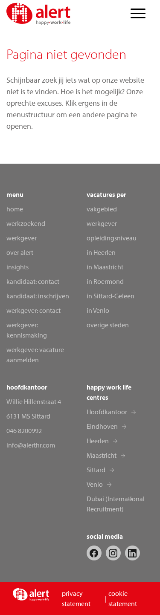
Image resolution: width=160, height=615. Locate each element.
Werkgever (21, 238)
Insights (17, 267)
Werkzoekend (25, 223)
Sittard (96, 469)
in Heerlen (101, 252)
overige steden (108, 324)
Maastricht (101, 455)
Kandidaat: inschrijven (37, 296)
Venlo (95, 484)
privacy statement (76, 598)
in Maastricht (105, 267)
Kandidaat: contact (32, 281)
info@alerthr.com (30, 445)
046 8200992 (24, 430)
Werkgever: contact (33, 310)
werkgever (102, 223)
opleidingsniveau (112, 238)
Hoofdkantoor (107, 411)
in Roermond (105, 281)
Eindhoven (102, 426)
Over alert (19, 252)
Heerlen (98, 440)
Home (14, 209)
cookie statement (122, 598)
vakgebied (102, 209)
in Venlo (98, 310)
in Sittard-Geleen (110, 296)
